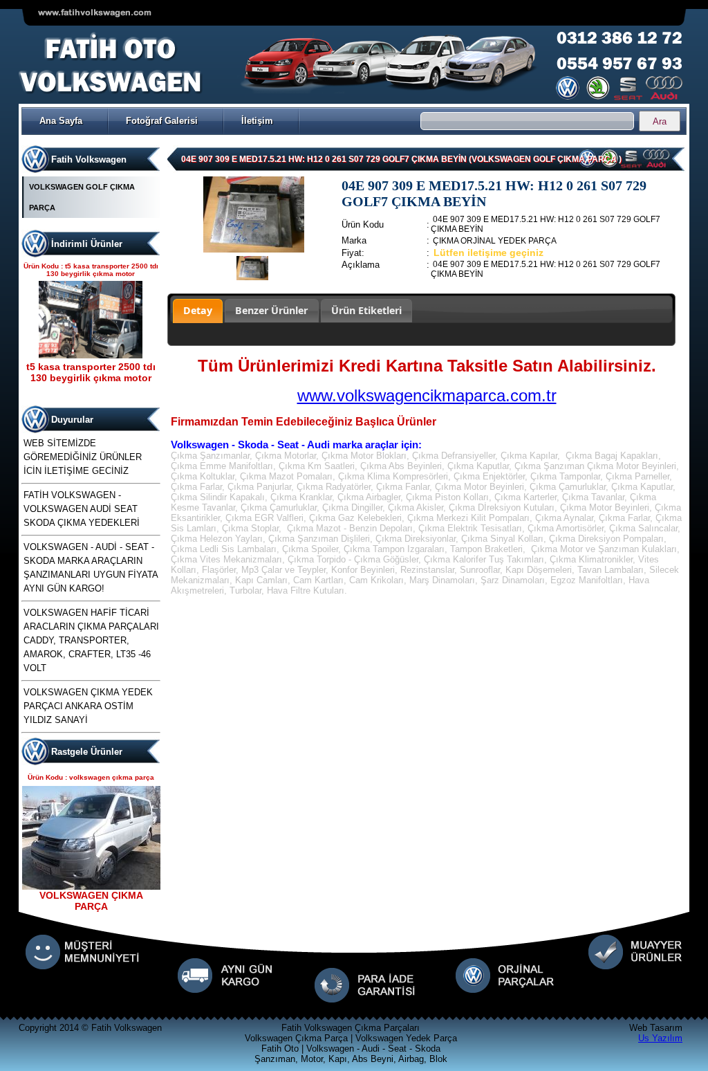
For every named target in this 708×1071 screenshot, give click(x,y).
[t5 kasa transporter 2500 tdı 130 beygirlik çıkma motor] (90, 355)
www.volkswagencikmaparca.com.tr (427, 395)
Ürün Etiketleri (366, 310)
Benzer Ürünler (271, 310)
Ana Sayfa (60, 121)
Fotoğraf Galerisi (162, 121)
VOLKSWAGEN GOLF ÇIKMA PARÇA (82, 197)
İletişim (257, 121)
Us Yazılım (660, 1038)
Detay (197, 310)
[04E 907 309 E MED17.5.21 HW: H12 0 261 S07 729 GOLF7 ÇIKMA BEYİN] (254, 249)
